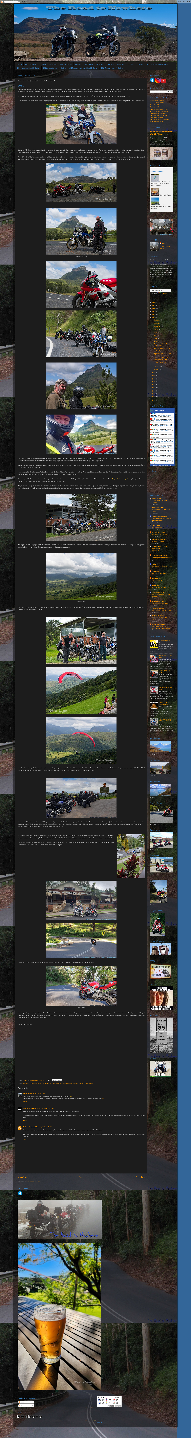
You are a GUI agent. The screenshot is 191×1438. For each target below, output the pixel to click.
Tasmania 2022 (154, 105)
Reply (25, 1101)
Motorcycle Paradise (30, 1108)
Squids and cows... (157, 527)
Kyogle (47, 1083)
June (155, 332)
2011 (154, 400)
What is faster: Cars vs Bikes (165, 656)
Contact (140, 64)
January (156, 369)
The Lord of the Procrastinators (163, 703)
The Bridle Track (165, 195)
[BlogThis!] (55, 1080)
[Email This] (53, 1080)
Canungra (33, 1083)
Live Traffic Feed (162, 410)
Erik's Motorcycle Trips (159, 555)
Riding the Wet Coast (159, 624)
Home (81, 1177)
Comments (23, 1406)
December (157, 320)
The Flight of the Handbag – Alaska (162, 566)
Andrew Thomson (29, 1127)
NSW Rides (89, 64)
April (156, 338)
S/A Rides (120, 64)
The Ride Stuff (156, 578)
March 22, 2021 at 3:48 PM (43, 1127)
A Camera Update (164, 641)
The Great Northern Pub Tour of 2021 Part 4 (163, 344)
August (156, 329)
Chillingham (40, 1083)
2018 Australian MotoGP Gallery (157, 64)
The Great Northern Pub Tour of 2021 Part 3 (163, 349)
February (157, 366)
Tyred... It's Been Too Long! (160, 573)
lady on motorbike (158, 592)
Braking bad (155, 550)
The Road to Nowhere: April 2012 (164, 436)
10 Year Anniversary (159, 362)
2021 (154, 317)
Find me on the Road (159, 539)
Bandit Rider (156, 525)
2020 (154, 373)
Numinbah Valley (72, 1083)
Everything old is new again (165, 688)
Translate (164, 293)
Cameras (78, 64)
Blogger (99, 1423)
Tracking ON (168, 465)
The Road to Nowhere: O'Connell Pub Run (161, 430)
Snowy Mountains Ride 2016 (158, 113)
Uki (91, 1083)
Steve (163, 243)
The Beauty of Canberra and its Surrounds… (161, 595)
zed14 (154, 564)
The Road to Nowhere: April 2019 (164, 441)
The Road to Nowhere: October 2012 (161, 461)
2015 (154, 388)
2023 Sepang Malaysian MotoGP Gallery (83, 68)
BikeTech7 (155, 571)
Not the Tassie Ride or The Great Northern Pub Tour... (163, 359)
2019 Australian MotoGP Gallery (28, 68)
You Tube (131, 64)
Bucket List (53, 64)
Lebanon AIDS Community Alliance (159, 501)
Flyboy (25, 1093)
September (157, 326)
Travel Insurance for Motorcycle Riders (161, 510)
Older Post (140, 1177)
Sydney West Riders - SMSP (165, 671)
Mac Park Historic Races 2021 (160, 587)
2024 (154, 308)
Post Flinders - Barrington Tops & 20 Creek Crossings (161, 206)
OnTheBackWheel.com (159, 516)
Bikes (44, 64)
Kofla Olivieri (156, 499)
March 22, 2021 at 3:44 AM (45, 1108)
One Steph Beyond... (158, 608)
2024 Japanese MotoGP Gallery (112, 68)
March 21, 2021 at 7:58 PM (36, 1094)
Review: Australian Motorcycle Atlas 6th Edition (161, 132)
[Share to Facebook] (59, 1080)
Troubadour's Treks (158, 601)
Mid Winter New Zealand (159, 534)
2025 (154, 305)
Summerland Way (84, 1083)
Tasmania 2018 (154, 107)
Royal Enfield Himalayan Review (161, 610)
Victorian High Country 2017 (159, 109)
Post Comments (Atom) (33, 1182)
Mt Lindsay (53, 1083)
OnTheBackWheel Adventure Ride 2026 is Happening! (162, 519)
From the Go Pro (66, 64)
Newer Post (22, 1177)
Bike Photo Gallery (31, 64)
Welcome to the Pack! (158, 541)
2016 (154, 385)
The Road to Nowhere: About (162, 420)
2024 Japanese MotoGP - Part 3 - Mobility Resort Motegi (160, 183)
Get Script (155, 465)
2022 (154, 314)
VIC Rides (99, 64)
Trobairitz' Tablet (158, 615)
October (156, 323)
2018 (154, 379)
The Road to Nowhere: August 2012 (161, 456)
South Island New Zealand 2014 (159, 119)
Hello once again (157, 580)
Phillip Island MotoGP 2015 (158, 117)
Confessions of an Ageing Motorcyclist (160, 547)
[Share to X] (57, 1080)
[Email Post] (48, 1080)
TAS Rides (110, 64)
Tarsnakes (155, 585)
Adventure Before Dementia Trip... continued (162, 558)
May (155, 335)
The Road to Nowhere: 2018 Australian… (161, 451)
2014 (154, 391)
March (156, 341)
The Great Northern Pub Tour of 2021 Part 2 (163, 354)
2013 (154, 394)
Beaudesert (25, 1083)
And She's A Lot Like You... (160, 603)
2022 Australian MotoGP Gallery (54, 68)
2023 (154, 311)
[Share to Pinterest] (61, 1080)
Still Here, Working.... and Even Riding (161, 618)
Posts (22, 1402)
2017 (154, 382)
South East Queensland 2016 (158, 115)
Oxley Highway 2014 (156, 121)
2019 (154, 376)
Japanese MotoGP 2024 (157, 101)
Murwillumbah (62, 1083)
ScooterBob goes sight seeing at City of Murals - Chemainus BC (161, 627)
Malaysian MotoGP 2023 (157, 103)
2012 (154, 397)
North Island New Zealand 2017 (159, 111)
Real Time (161, 465)
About (19, 64)
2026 (154, 302)
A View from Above (158, 532)
